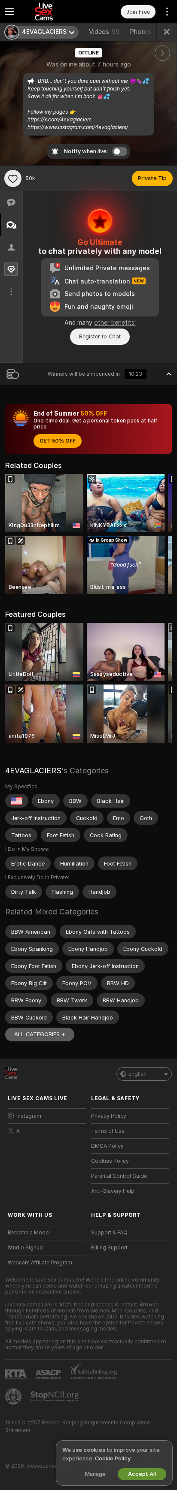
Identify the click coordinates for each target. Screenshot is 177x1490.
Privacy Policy (108, 1116)
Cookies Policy (110, 1161)
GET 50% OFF (58, 441)
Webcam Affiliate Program (40, 1263)
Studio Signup (25, 1248)
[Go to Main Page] (53, 12)
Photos (147, 32)
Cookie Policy (112, 1458)
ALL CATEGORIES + (39, 1034)
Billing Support (109, 1248)
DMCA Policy (107, 1146)
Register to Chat (100, 336)
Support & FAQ (109, 1233)
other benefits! (115, 322)
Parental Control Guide (119, 1176)
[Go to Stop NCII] (55, 1396)
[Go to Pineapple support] (14, 1396)
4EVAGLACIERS (33, 770)
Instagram (28, 1116)
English (137, 1074)
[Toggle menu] (9, 11)
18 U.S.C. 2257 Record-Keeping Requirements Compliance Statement (77, 1426)
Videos (104, 32)
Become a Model (29, 1233)
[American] (16, 801)
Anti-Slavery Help (112, 1191)
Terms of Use (108, 1131)
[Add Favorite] (12, 178)
